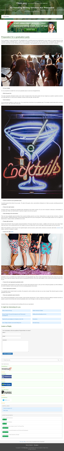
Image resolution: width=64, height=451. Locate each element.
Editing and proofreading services (39, 314)
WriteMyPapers (4, 366)
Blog (25, 441)
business (59, 227)
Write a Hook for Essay (7, 310)
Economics (35, 319)
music (12, 231)
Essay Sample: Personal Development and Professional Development (13, 315)
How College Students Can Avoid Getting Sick (11, 322)
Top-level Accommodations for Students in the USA (12, 319)
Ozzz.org (21, 3)
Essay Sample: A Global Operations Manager (11, 434)
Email (3, 336)
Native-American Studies (38, 310)
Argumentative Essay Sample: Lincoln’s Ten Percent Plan (13, 426)
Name (4, 332)
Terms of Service (29, 445)
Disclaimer (36, 445)
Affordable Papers (5, 389)
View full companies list (7, 408)
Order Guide (5, 410)
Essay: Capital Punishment (8, 417)
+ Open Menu (5, 16)
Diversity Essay (36, 322)
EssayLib (3, 381)
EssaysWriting (4, 397)
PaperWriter (4, 374)
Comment (4, 340)
